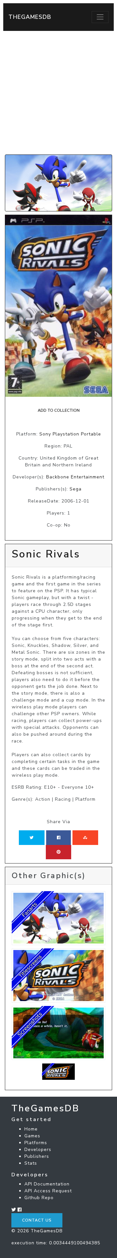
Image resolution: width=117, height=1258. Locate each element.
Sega (76, 489)
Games (32, 1136)
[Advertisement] (58, 92)
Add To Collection (59, 410)
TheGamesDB (29, 17)
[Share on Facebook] (58, 837)
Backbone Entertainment (75, 477)
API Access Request (48, 1191)
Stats (30, 1163)
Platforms (35, 1143)
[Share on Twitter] (31, 837)
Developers (37, 1149)
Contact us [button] (37, 1220)
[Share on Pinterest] (58, 852)
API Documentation (47, 1184)
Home (31, 1129)
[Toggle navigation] (100, 17)
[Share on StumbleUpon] (85, 837)
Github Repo (39, 1198)
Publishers (36, 1156)
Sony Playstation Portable (70, 434)
